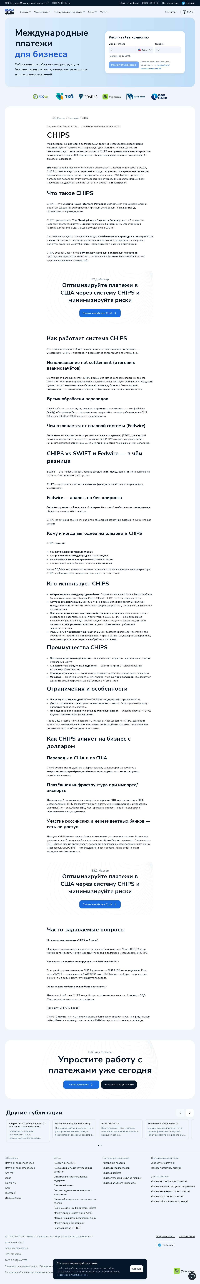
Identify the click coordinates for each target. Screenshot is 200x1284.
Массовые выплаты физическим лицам (75, 1218)
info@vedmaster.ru (129, 3)
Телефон (159, 43)
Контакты (10, 1183)
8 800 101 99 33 (150, 3)
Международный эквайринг (69, 1223)
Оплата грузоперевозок (116, 1168)
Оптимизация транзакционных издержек (71, 1178)
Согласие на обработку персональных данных (29, 1272)
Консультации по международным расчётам (73, 1169)
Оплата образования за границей (169, 1201)
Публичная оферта (49, 1266)
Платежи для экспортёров (20, 1168)
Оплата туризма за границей (167, 1196)
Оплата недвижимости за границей (170, 1191)
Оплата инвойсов (111, 1173)
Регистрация (171, 11)
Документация (13, 1198)
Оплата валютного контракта (119, 1183)
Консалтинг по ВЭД (65, 1162)
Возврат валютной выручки (166, 1168)
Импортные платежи (113, 1162)
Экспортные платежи (163, 1162)
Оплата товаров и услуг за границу (121, 1178)
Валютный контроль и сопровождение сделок (75, 1201)
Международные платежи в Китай (73, 1213)
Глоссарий (10, 1193)
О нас (8, 1178)
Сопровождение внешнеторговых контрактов (73, 1192)
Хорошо (136, 1268)
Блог (7, 1188)
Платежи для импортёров (19, 1162)
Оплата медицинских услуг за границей (173, 1186)
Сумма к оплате (117, 43)
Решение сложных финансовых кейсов (75, 1208)
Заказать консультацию (119, 1084)
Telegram (190, 3)
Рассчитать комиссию (123, 64)
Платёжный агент (63, 1185)
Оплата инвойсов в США (97, 313)
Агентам (9, 1173)
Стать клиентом (78, 1084)
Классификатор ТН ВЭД (67, 1228)
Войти (190, 11)
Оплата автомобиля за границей (169, 1181)
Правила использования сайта (21, 1266)
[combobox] (144, 49)
